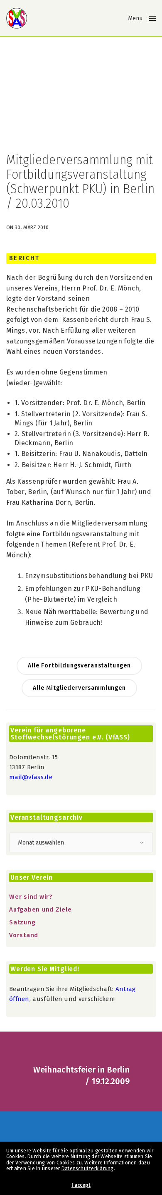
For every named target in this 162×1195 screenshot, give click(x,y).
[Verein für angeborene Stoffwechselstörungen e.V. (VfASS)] (16, 18)
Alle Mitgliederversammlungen (79, 687)
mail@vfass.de (30, 777)
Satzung (22, 922)
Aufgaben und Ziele (40, 909)
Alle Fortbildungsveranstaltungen (79, 665)
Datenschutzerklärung (87, 1168)
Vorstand (23, 935)
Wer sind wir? (31, 896)
